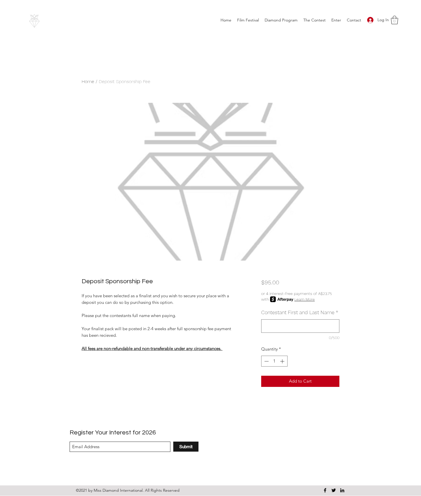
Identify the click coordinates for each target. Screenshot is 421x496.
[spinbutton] (274, 361)
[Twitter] (334, 490)
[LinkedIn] (342, 490)
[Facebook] (325, 490)
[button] (314, 20)
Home (88, 81)
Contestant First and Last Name (299, 312)
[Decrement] (266, 361)
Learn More (304, 299)
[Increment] (283, 361)
